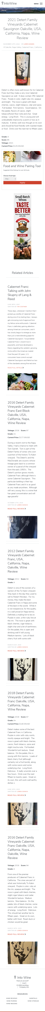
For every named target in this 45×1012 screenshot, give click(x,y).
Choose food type (9, 176)
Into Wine (24, 977)
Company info (24, 987)
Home (4, 10)
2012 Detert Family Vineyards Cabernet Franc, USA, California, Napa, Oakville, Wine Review (21, 561)
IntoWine (10, 3)
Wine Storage (33, 1001)
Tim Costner (22, 307)
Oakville (8, 47)
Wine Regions (11, 1003)
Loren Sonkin (29, 44)
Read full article (15, 368)
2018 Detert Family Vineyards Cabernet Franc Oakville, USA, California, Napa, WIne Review (21, 701)
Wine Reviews (11, 998)
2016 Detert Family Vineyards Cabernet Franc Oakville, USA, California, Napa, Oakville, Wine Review (21, 847)
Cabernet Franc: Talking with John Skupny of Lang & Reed (19, 293)
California (38, 47)
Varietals (33, 998)
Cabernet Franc (28, 47)
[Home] (2, 3)
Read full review (16, 509)
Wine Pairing (12, 1001)
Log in (24, 983)
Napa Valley (16, 47)
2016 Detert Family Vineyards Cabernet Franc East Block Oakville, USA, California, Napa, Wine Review (21, 412)
